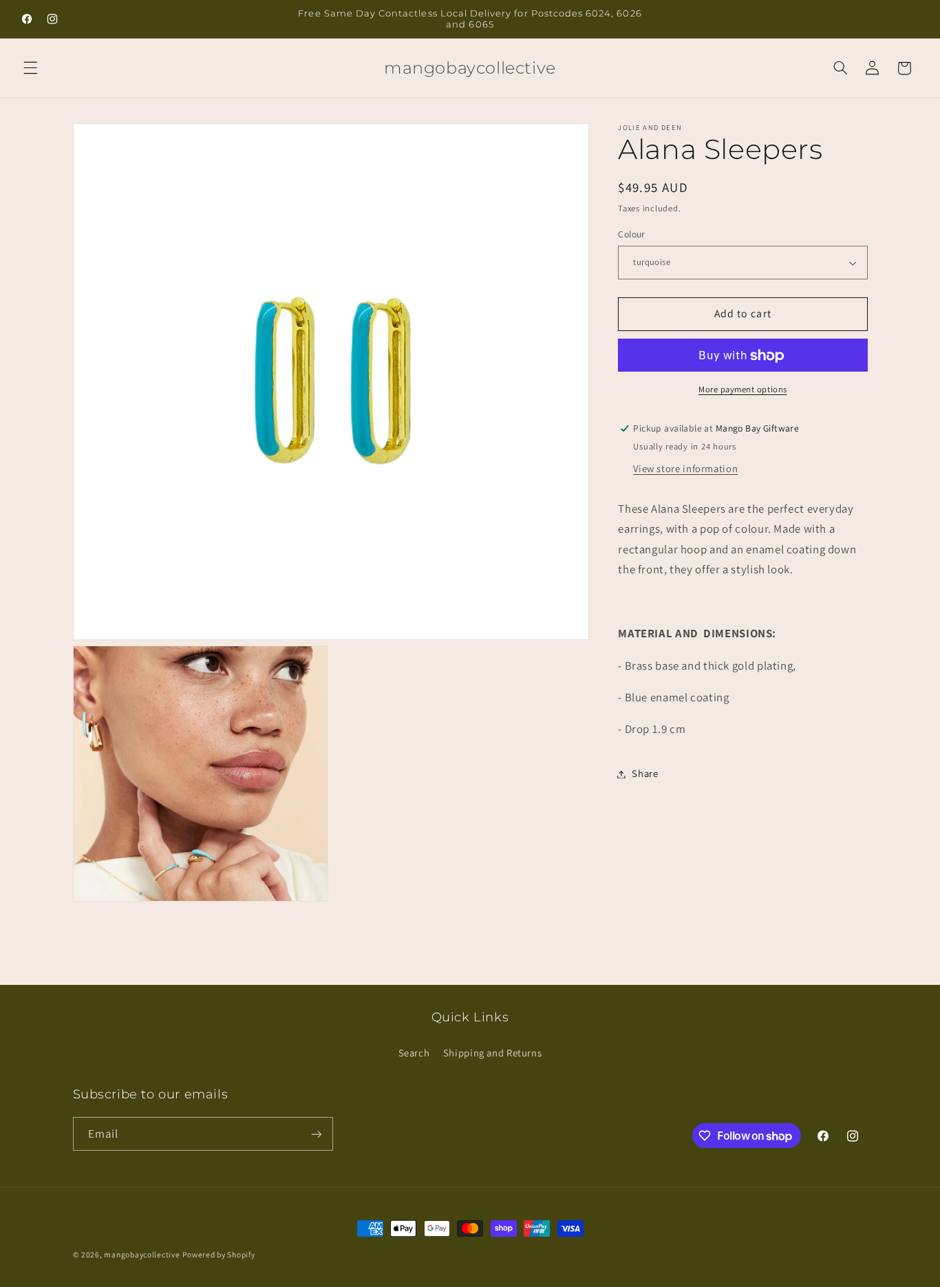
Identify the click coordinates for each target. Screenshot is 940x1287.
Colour (631, 234)
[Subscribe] (316, 1134)
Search (414, 1052)
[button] (30, 68)
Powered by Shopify (218, 1254)
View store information (685, 469)
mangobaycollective (142, 1254)
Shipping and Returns (492, 1052)
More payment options (742, 389)
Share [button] (645, 773)
